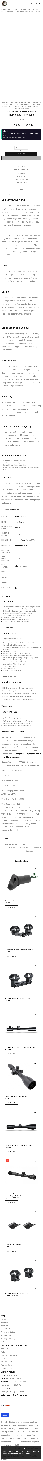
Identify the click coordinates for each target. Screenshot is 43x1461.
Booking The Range (8, 1339)
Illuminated (21, 106)
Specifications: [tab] (21, 176)
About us (4, 1349)
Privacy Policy (6, 1368)
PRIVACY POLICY (27, 1457)
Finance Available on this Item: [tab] (21, 186)
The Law (4, 1358)
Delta (12, 106)
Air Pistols (5, 1325)
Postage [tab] (21, 189)
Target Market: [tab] (21, 182)
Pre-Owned (5, 1329)
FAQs (3, 1352)
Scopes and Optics (11, 9)
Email (6, 1405)
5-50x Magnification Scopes (10, 102)
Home (3, 9)
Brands (3, 1342)
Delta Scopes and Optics (21, 108)
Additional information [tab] (22, 170)
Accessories (6, 1335)
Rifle (26, 106)
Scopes (21, 102)
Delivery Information (9, 1355)
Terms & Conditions (8, 1365)
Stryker (38, 106)
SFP (34, 106)
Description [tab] (21, 166)
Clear (22, 150)
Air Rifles (4, 1322)
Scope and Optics (8, 1332)
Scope (30, 106)
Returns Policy (6, 1362)
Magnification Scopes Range (26, 9)
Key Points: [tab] (21, 173)
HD (16, 106)
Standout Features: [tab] (21, 179)
